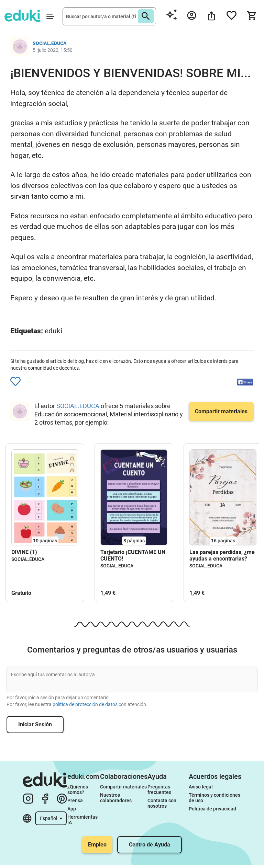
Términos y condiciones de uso (215, 797)
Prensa (75, 800)
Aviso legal (201, 786)
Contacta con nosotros (162, 803)
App (71, 808)
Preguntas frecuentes (159, 789)
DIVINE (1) (24, 552)
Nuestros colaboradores (116, 797)
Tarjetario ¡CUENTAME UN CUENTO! (132, 555)
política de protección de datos (85, 704)
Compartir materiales (123, 786)
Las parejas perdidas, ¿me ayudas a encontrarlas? (222, 555)
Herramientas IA (83, 819)
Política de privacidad (212, 808)
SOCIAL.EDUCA (78, 406)
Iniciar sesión (35, 724)
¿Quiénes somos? (78, 789)
